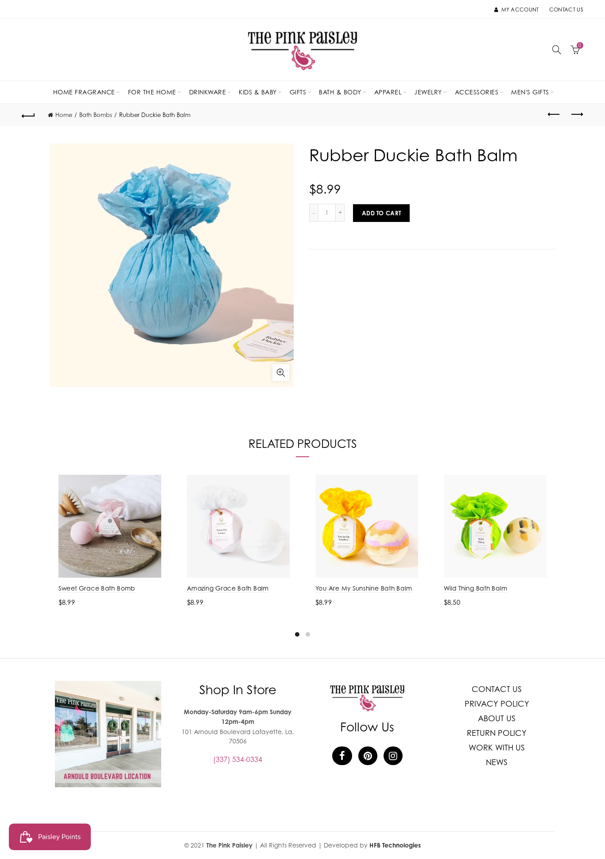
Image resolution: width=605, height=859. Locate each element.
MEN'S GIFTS (530, 92)
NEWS (497, 762)
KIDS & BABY (258, 92)
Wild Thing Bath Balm (475, 588)
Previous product (554, 115)
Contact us (566, 9)
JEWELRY (428, 92)
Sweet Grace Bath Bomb (96, 588)
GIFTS (298, 92)
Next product (577, 115)
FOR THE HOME (152, 92)
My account (520, 9)
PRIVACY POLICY (497, 703)
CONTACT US (497, 689)
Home (63, 114)
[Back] (28, 115)
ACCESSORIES (477, 92)
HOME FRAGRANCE (84, 92)
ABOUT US (497, 718)
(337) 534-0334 (237, 759)
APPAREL (388, 92)
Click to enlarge (280, 372)
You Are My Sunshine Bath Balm (363, 588)
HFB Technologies (395, 845)
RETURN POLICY (497, 733)
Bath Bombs (95, 114)
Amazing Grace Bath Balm (228, 588)
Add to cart (381, 213)
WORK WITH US (497, 747)
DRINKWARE (207, 92)
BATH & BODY (340, 92)
